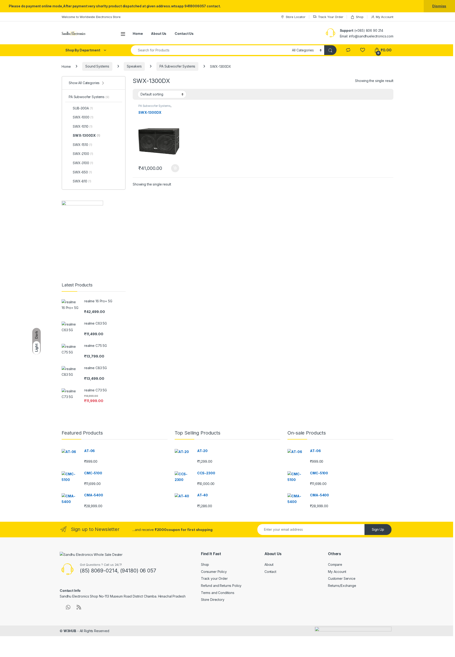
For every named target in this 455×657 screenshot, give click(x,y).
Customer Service (341, 578)
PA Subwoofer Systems (177, 66)
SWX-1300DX (86, 135)
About (268, 564)
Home (138, 34)
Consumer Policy (214, 572)
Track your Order (214, 578)
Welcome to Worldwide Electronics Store (91, 17)
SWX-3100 (83, 163)
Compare (335, 564)
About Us (158, 34)
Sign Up (378, 529)
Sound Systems (97, 66)
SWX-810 (82, 181)
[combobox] (210, 50)
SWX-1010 (82, 126)
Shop (359, 17)
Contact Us (184, 34)
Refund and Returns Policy (221, 586)
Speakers (134, 66)
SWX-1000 (83, 117)
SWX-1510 (82, 145)
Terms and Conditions (217, 593)
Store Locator (295, 17)
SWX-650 (82, 172)
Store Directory (212, 600)
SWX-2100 (83, 154)
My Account (384, 17)
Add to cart (175, 168)
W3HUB (70, 631)
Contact (270, 572)
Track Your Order (330, 17)
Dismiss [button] (439, 6)
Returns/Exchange (342, 586)
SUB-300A (83, 108)
